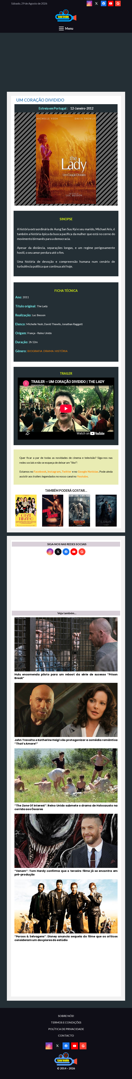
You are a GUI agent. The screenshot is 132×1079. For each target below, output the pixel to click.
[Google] (118, 3)
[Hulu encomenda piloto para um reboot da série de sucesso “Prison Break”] (66, 648)
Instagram (54, 471)
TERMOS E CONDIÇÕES (66, 1022)
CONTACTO (66, 1035)
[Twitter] (96, 3)
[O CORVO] (106, 511)
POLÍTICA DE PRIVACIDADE (66, 1029)
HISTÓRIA (61, 351)
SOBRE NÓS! (66, 1015)
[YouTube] (110, 3)
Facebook (40, 471)
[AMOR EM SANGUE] (52, 511)
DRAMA (48, 351)
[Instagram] (89, 3)
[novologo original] (66, 15)
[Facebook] (103, 3)
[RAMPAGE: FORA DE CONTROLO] (79, 511)
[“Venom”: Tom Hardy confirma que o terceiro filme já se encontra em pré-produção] (66, 845)
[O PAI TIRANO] (26, 511)
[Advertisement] (66, 64)
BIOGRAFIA (34, 351)
